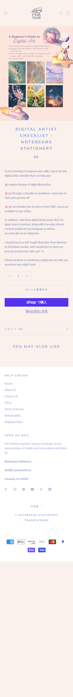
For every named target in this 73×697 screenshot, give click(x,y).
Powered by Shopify (36, 520)
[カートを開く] (67, 13)
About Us (10, 390)
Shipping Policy (14, 422)
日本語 (35, 506)
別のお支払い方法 (36, 311)
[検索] (61, 13)
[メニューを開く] (5, 13)
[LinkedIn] (49, 489)
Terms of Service (14, 409)
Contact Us (11, 396)
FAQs (8, 402)
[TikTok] (41, 489)
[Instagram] (14, 489)
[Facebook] (6, 489)
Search (9, 383)
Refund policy (13, 415)
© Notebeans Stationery (36, 515)
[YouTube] (32, 489)
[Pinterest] (23, 489)
